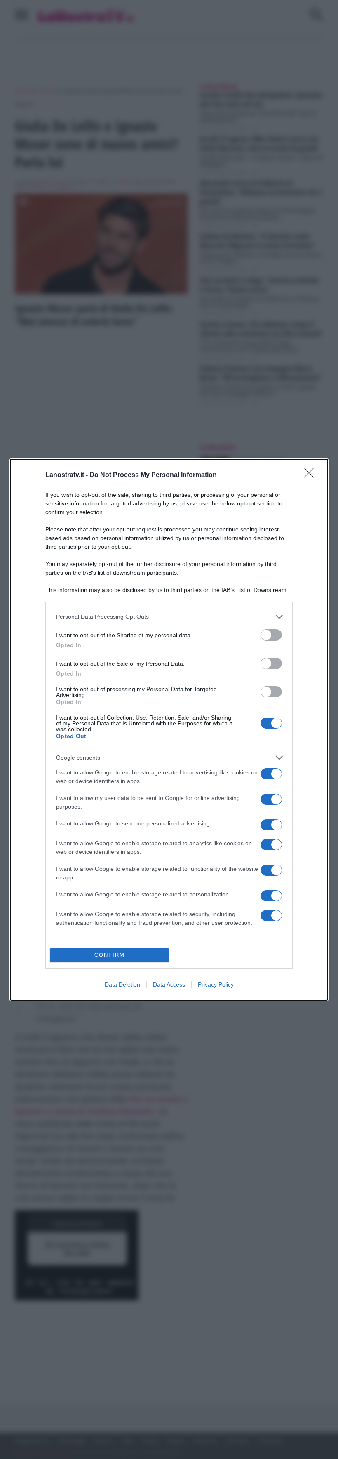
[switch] (271, 635)
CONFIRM (109, 955)
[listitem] (169, 617)
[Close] (311, 475)
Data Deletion (122, 984)
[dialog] (169, 729)
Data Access (169, 984)
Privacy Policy (216, 984)
